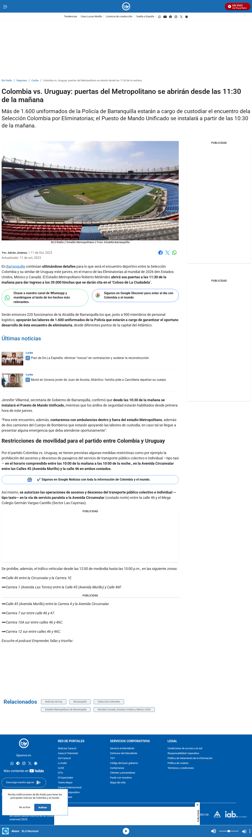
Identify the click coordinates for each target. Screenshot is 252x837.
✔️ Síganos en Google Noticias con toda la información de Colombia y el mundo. (93, 479)
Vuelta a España (145, 16)
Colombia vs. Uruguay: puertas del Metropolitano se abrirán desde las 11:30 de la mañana (92, 80)
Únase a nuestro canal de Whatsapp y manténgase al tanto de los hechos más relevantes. (42, 297)
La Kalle (62, 763)
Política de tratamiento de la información (190, 758)
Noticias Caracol (67, 748)
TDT (112, 758)
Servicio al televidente (122, 748)
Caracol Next (65, 797)
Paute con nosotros (121, 778)
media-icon (126, 831)
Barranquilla (15, 266)
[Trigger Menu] (5, 6)
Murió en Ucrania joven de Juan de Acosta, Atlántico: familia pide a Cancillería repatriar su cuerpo (98, 380)
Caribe (35, 80)
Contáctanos (117, 768)
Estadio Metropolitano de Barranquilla (65, 709)
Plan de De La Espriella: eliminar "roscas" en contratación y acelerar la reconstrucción (90, 358)
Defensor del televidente (123, 753)
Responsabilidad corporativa (183, 753)
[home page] (126, 6)
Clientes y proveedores (122, 773)
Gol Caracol (64, 758)
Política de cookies (178, 763)
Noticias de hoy (53, 701)
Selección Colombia (109, 701)
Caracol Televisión (68, 753)
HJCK (61, 768)
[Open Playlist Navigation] (249, 831)
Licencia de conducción (119, 16)
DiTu (60, 773)
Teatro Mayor (65, 782)
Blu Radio (7, 80)
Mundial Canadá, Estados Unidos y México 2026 (124, 709)
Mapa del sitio (118, 782)
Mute (213, 831)
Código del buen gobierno (124, 763)
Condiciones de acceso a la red (185, 748)
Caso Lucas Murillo (91, 16)
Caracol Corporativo (69, 792)
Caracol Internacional (70, 787)
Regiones (22, 80)
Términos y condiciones (181, 768)
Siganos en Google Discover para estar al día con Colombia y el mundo (138, 295)
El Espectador (65, 778)
